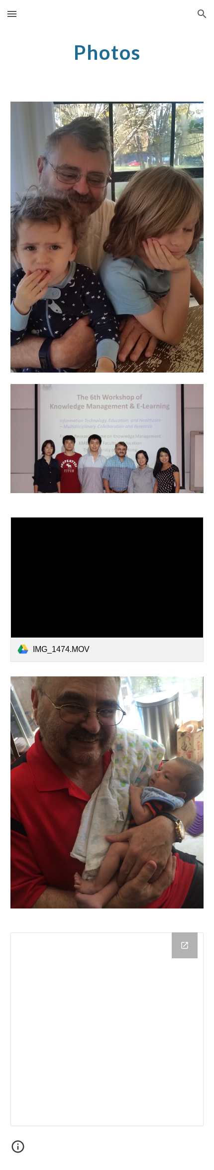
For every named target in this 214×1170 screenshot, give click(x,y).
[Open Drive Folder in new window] (185, 945)
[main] (107, 52)
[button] (12, 13)
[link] (107, 589)
